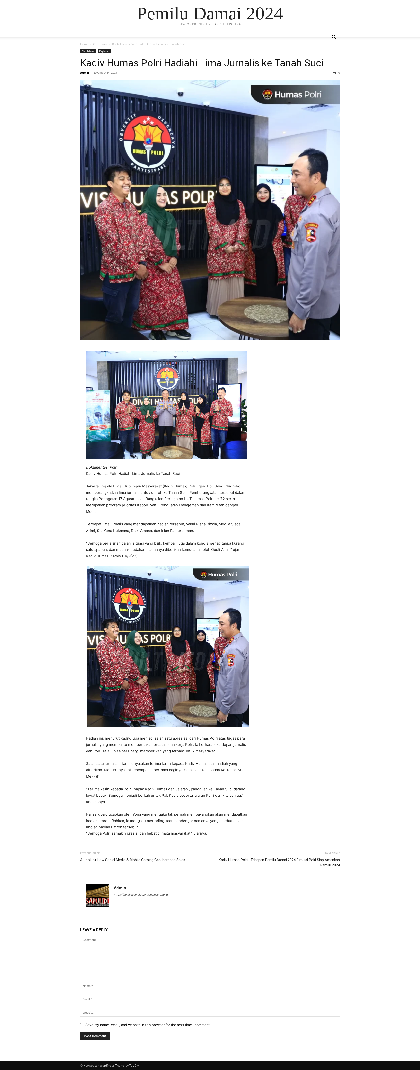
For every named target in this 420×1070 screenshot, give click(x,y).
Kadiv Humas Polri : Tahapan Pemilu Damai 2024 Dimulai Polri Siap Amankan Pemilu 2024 (279, 862)
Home (84, 44)
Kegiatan (104, 51)
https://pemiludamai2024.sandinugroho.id (141, 894)
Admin (84, 72)
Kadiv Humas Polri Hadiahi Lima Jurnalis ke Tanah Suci (202, 63)
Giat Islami (100, 44)
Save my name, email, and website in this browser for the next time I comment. (147, 1025)
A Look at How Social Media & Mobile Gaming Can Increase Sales (132, 860)
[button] (334, 37)
